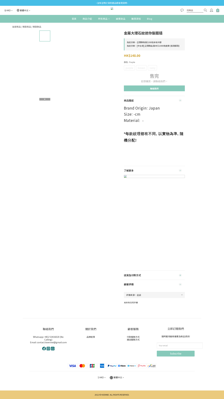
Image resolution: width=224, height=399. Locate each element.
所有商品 (103, 18)
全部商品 (16, 26)
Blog (149, 18)
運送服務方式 (133, 339)
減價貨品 (120, 18)
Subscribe (175, 353)
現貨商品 (26, 26)
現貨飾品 (37, 26)
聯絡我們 (154, 88)
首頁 (74, 18)
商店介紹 (87, 18)
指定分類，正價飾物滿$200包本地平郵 (144, 42)
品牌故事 (91, 336)
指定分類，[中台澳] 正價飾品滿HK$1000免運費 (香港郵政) (153, 45)
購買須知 (136, 18)
